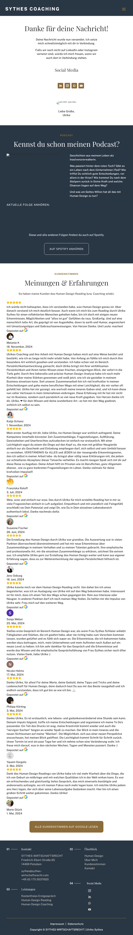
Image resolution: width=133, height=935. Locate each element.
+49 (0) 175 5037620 (35, 879)
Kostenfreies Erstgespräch (38, 896)
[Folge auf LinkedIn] (60, 85)
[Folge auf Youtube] (81, 85)
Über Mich (91, 860)
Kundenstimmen (95, 864)
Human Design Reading (36, 900)
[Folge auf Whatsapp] (74, 85)
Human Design (94, 855)
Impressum (57, 923)
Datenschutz (75, 923)
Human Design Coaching (37, 904)
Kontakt (90, 868)
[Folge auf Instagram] (67, 85)
